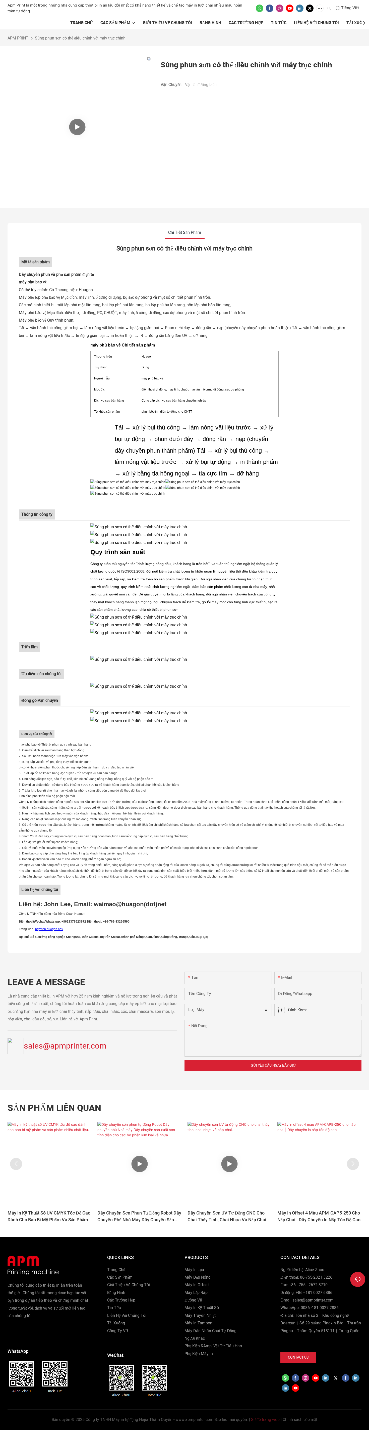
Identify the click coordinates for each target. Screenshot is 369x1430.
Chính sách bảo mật (300, 1420)
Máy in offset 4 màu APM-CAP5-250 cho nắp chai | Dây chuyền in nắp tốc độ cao (318, 1216)
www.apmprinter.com (194, 1420)
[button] (363, 23)
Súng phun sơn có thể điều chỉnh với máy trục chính (80, 38)
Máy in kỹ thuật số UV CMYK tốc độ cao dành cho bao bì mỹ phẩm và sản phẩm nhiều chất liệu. (49, 1216)
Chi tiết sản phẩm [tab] (184, 233)
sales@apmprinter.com (65, 1046)
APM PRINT (18, 38)
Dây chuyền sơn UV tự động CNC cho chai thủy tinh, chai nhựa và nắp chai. (228, 1216)
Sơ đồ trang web (265, 1420)
